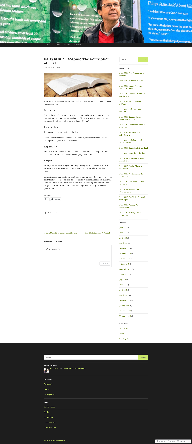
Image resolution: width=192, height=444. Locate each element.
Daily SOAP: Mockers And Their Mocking (60, 233)
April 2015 (123, 290)
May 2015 (122, 285)
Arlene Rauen (55, 369)
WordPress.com (50, 428)
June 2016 (122, 228)
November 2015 (125, 259)
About (57, 44)
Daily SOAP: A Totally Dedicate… (75, 369)
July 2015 (122, 280)
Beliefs (67, 44)
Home (48, 44)
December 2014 (125, 311)
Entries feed (48, 417)
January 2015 (124, 306)
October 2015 (124, 264)
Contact (77, 44)
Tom (58, 67)
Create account (49, 407)
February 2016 (124, 248)
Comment (105, 263)
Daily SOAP (52, 213)
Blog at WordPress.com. (54, 440)
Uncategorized (124, 339)
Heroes (122, 334)
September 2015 (125, 269)
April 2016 (123, 238)
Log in (46, 412)
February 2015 (124, 300)
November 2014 (125, 316)
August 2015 (123, 274)
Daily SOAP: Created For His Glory (132, 153)
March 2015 (123, 295)
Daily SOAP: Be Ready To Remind (98, 233)
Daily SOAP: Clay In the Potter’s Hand (133, 148)
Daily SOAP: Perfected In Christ (131, 81)
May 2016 (122, 233)
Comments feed (50, 422)
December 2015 (125, 254)
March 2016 (123, 243)
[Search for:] (133, 59)
